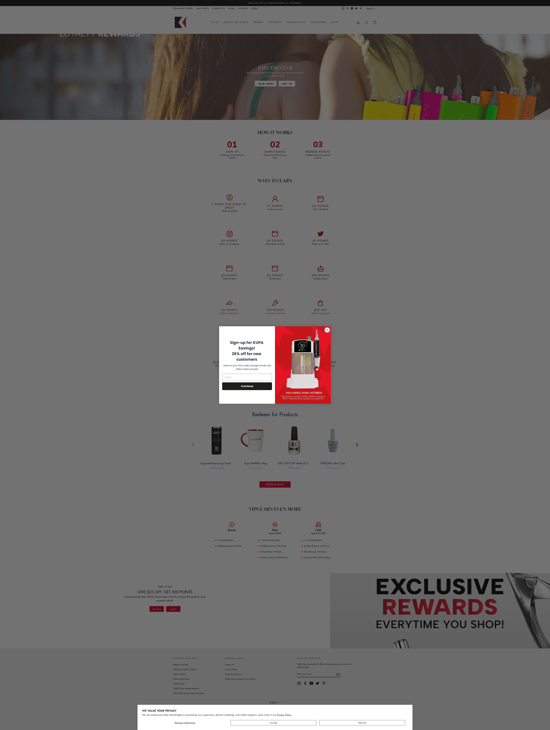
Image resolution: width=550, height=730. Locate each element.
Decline (362, 722)
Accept (273, 722)
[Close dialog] (327, 329)
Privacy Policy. (284, 715)
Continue (247, 386)
